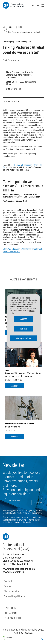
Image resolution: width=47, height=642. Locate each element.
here (39, 517)
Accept (23, 318)
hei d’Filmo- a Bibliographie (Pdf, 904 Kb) (22, 166)
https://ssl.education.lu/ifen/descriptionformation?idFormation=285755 (24, 250)
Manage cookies (23, 338)
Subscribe (37, 502)
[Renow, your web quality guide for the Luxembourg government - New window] (8, 638)
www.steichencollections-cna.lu (19, 569)
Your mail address (14, 500)
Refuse (23, 328)
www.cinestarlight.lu (13, 572)
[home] (4, 27)
